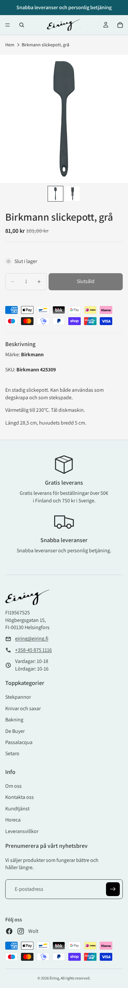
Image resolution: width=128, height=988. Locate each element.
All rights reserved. (76, 978)
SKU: (10, 369)
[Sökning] (21, 25)
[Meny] (7, 25)
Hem (9, 45)
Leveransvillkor (21, 831)
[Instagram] (21, 931)
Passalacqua (18, 742)
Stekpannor (18, 696)
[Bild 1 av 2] (55, 194)
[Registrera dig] (113, 889)
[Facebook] (9, 931)
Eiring (54, 978)
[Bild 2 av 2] (72, 194)
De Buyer (15, 731)
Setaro (12, 753)
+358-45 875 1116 (33, 650)
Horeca (13, 819)
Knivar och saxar (23, 708)
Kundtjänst (17, 808)
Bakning (14, 719)
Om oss (13, 785)
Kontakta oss (19, 797)
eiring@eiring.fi (31, 638)
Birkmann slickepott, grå (45, 45)
